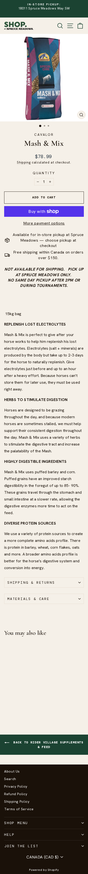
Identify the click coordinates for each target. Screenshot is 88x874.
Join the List (21, 846)
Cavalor (44, 134)
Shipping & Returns (31, 582)
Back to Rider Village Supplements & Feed (47, 744)
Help (9, 834)
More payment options (44, 223)
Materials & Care (28, 599)
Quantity (44, 173)
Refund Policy (15, 794)
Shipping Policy (17, 801)
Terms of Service (18, 809)
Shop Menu (16, 823)
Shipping (24, 162)
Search (10, 779)
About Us (12, 771)
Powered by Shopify (44, 870)
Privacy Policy (15, 786)
